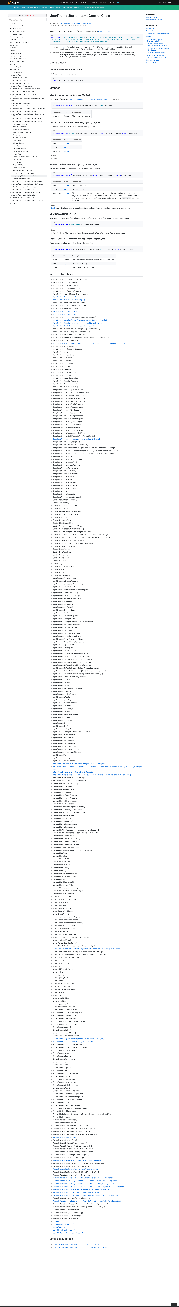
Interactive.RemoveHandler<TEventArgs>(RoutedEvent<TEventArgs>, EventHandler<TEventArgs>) (92, 775)
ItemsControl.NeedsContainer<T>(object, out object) (74, 326)
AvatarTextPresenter (20, 138)
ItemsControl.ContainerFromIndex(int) (68, 297)
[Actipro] (13, 3)
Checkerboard (18, 140)
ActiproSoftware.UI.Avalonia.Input (22, 189)
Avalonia (14, 203)
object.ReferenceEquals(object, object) (68, 1233)
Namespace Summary (20, 124)
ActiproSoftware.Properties (20, 83)
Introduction (150, 28)
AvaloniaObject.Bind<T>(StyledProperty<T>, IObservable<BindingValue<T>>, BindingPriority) (90, 1186)
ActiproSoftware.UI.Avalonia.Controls (23, 111)
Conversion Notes (16, 53)
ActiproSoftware (16, 75)
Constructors (150, 31)
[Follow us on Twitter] (118, 2)
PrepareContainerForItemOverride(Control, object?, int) (157, 56)
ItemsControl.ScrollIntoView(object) (67, 314)
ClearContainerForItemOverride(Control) (154, 40)
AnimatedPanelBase (20, 127)
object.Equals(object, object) (64, 1230)
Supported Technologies (18, 59)
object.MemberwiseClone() (63, 1224)
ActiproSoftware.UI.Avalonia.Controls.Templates (27, 184)
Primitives (87, 23)
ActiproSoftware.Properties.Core (22, 86)
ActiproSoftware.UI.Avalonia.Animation (24, 106)
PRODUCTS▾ (64, 2)
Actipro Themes (15, 28)
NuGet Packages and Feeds (19, 42)
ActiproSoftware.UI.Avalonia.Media (23, 195)
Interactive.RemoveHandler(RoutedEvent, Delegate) (73, 772)
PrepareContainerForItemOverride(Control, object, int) (91, 99)
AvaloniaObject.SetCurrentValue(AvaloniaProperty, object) (76, 1169)
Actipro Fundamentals (17, 26)
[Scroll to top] (174, 1304)
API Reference (34, 8)
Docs (10, 8)
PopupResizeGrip (19, 168)
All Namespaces (16, 72)
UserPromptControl (106, 31)
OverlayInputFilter (19, 162)
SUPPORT (94, 2)
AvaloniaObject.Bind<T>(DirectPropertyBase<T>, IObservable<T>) (79, 1192)
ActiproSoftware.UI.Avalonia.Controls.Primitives (60, 8)
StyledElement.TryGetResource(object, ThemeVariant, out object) (78, 1039)
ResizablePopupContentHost (23, 170)
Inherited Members (152, 60)
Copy (140, 36)
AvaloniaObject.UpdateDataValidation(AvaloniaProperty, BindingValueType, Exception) (87, 1201)
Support (12, 64)
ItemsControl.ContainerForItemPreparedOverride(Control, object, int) (80, 320)
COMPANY (103, 2)
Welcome (13, 23)
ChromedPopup (18, 143)
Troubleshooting (15, 56)
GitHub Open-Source (17, 61)
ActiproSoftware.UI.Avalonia (20, 103)
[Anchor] (67, 62)
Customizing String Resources (20, 37)
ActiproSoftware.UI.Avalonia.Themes (23, 198)
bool (53, 208)
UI (71, 23)
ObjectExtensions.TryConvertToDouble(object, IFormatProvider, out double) (82, 1247)
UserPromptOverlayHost (21, 178)
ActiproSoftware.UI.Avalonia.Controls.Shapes (26, 181)
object (61, 47)
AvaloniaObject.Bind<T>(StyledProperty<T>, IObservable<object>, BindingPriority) (85, 1181)
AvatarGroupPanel (19, 135)
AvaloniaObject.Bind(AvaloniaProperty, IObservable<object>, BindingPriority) (83, 1178)
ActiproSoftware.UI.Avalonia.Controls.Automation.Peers (28, 115)
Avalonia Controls (21, 8)
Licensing (13, 39)
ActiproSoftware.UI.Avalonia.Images (23, 187)
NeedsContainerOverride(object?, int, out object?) (158, 49)
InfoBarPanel (17, 154)
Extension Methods (152, 63)
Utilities (12, 50)
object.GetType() (59, 1221)
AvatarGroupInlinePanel (21, 129)
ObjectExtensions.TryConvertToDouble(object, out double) (76, 1244)
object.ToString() (59, 1227)
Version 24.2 (27, 15)
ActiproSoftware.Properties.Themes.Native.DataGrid (27, 99)
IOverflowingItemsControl (21, 151)
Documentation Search (154, 20)
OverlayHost (17, 159)
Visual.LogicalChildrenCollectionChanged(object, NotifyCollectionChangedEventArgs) (86, 949)
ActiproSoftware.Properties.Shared (23, 91)
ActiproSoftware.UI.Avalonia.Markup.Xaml (25, 192)
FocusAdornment (19, 146)
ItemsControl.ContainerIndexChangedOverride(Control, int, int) (77, 323)
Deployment (14, 45)
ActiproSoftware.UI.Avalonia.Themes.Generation (27, 200)
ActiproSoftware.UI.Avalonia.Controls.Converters (27, 118)
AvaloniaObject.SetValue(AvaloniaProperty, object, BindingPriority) (79, 1160)
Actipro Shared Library (17, 31)
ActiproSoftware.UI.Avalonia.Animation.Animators (28, 108)
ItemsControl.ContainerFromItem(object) (69, 300)
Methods (149, 36)
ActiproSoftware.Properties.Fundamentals (25, 89)
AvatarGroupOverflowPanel (22, 132)
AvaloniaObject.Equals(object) (65, 1137)
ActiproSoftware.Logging (19, 80)
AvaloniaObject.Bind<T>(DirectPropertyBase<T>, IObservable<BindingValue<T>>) (85, 1195)
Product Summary (152, 17)
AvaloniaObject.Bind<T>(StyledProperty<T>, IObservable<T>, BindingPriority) (83, 1184)
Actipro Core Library (17, 34)
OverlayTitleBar (18, 165)
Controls (81, 23)
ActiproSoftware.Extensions (20, 78)
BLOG (112, 2)
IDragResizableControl (20, 148)
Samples (13, 48)
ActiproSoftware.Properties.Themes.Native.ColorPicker (27, 95)
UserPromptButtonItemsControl (24, 176)
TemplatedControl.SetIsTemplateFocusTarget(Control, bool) (76, 439)
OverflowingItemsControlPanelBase (25, 157)
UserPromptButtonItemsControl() (158, 33)
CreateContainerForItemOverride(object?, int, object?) (157, 44)
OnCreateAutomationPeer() (156, 53)
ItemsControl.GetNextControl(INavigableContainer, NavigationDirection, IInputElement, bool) (89, 343)
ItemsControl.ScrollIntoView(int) (65, 311)
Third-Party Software (17, 67)
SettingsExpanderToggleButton (23, 173)
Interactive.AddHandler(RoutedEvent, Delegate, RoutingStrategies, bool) (81, 764)
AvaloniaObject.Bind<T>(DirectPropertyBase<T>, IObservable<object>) (81, 1189)
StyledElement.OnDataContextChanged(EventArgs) (73, 1041)
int (65, 147)
